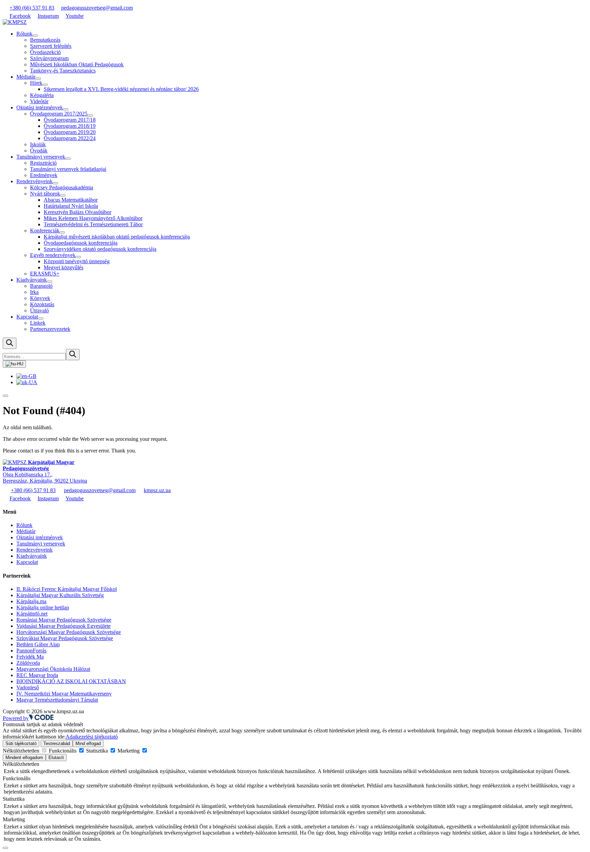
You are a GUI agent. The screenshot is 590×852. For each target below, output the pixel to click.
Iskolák (38, 144)
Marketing (128, 751)
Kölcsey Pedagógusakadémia (61, 187)
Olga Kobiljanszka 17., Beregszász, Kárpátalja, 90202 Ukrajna (45, 471)
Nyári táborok (45, 194)
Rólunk (24, 34)
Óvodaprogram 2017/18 (70, 120)
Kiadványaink (31, 280)
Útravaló (39, 310)
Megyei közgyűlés (63, 267)
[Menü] (5, 396)
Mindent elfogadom (24, 757)
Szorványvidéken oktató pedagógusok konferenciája (100, 249)
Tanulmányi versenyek (40, 157)
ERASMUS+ (44, 273)
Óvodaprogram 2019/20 (70, 132)
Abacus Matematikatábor (71, 200)
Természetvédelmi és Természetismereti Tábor (93, 224)
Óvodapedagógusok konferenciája (80, 243)
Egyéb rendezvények (52, 255)
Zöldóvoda (28, 663)
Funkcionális (62, 751)
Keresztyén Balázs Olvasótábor (77, 212)
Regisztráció (43, 163)
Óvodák (38, 150)
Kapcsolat (27, 317)
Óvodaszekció (45, 52)
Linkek (37, 323)
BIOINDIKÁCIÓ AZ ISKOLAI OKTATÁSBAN (71, 681)
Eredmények (43, 175)
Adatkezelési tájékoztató (92, 737)
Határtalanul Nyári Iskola (71, 206)
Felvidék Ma (30, 657)
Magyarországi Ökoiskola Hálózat (53, 669)
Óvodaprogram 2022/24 (70, 138)
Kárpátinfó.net (31, 614)
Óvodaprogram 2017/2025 (58, 114)
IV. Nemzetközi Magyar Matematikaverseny (64, 694)
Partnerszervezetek (50, 329)
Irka (34, 292)
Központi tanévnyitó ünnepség (77, 261)
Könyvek (40, 298)
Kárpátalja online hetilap (42, 607)
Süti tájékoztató (21, 743)
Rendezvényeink (34, 181)
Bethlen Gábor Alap (38, 644)
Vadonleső (27, 687)
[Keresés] (9, 343)
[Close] (5, 848)
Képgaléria (42, 95)
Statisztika (97, 751)
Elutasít (56, 757)
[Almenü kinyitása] (35, 36)
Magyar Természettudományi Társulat (57, 700)
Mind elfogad (88, 743)
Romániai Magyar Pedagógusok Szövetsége (63, 620)
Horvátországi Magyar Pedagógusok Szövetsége (68, 632)
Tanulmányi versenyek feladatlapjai (68, 169)
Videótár (39, 101)
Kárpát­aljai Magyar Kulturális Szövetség (60, 595)
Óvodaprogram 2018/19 (70, 126)
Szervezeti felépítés (50, 46)
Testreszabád (56, 743)
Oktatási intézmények (39, 107)
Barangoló (41, 286)
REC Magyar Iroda (37, 675)
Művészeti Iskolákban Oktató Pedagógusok (77, 64)
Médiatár (26, 77)
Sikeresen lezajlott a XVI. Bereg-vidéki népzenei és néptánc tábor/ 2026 (121, 89)
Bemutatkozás (45, 40)
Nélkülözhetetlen (22, 751)
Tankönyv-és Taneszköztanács (63, 70)
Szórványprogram (49, 58)
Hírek (36, 83)
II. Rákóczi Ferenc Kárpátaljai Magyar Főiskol (66, 589)
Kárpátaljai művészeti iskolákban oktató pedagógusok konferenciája (117, 237)
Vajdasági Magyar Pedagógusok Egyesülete (63, 626)
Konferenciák (44, 230)
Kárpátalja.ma (31, 601)
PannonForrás (31, 650)
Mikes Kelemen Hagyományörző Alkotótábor (93, 218)
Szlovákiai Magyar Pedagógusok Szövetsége (64, 638)
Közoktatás (42, 304)
